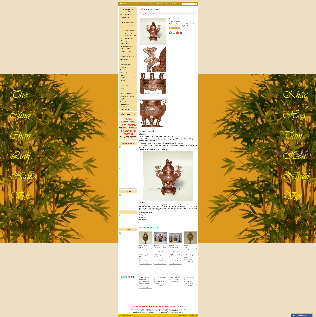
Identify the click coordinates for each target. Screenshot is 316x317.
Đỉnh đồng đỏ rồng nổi (144, 260)
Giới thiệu (126, 3)
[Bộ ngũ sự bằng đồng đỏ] (160, 255)
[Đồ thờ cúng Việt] (121, 3)
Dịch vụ (143, 3)
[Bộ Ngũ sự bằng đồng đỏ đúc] (145, 278)
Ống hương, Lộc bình (126, 51)
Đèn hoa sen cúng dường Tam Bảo (128, 26)
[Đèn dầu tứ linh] (190, 237)
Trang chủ (143, 14)
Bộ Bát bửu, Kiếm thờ (126, 93)
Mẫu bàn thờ (123, 101)
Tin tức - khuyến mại (161, 3)
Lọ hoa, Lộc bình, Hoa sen (127, 30)
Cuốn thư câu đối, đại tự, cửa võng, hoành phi (127, 58)
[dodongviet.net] (128, 156)
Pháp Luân (123, 91)
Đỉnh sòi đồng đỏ (188, 259)
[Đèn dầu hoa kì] (145, 237)
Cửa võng (123, 67)
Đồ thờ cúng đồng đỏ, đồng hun (161, 14)
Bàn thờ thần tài (125, 109)
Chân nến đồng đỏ (173, 281)
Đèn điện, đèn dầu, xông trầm (128, 22)
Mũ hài (122, 88)
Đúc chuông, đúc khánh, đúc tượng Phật (127, 97)
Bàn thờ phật (124, 107)
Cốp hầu (123, 75)
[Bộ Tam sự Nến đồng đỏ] (175, 255)
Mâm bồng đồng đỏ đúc (159, 283)
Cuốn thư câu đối (125, 62)
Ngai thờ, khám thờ (125, 85)
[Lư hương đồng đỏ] (153, 31)
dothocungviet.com (192, 315)
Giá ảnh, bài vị (124, 83)
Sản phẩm (135, 3)
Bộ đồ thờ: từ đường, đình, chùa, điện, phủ (128, 79)
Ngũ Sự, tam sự (125, 17)
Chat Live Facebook (299, 315)
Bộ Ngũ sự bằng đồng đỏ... (144, 284)
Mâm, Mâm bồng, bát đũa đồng (128, 35)
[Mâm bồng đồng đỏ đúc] (160, 278)
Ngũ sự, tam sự (125, 43)
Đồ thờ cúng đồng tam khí (126, 38)
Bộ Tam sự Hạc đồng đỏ (190, 283)
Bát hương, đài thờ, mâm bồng (128, 49)
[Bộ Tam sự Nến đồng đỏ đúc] (175, 237)
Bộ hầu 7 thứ (124, 72)
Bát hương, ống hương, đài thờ (128, 33)
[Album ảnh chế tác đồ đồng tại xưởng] (128, 221)
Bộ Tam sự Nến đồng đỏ (175, 260)
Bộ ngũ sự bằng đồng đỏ (160, 260)
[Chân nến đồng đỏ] (175, 277)
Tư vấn (150, 3)
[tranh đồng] (128, 178)
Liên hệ (172, 3)
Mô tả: (171, 24)
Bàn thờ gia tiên (125, 104)
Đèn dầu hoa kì (143, 247)
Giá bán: (171, 21)
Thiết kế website (123, 315)
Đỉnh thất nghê (124, 41)
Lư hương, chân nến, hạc (127, 20)
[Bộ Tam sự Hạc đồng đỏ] (190, 278)
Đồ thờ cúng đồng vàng (125, 14)
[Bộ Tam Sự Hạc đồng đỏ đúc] (160, 237)
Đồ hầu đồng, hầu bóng (125, 70)
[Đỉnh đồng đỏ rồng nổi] (145, 255)
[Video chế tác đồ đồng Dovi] (128, 238)
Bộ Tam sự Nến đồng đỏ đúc (175, 248)
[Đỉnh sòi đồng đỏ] (190, 255)
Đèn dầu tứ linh (187, 247)
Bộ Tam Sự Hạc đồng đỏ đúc (160, 248)
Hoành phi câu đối (125, 64)
